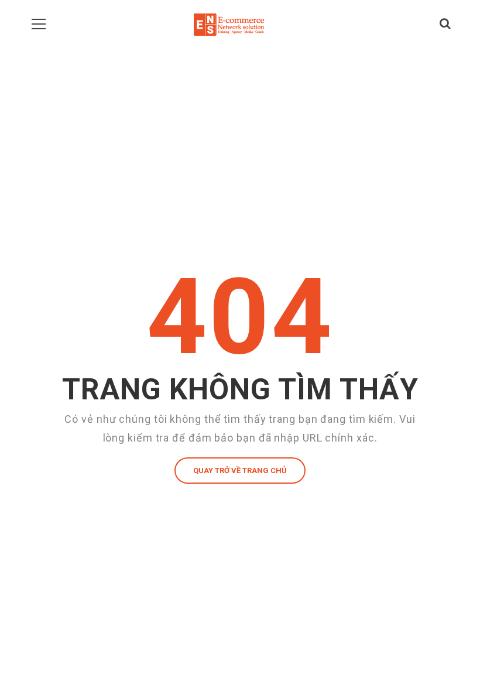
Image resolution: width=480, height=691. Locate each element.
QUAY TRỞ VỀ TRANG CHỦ (240, 470)
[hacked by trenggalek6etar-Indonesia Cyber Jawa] (229, 23)
